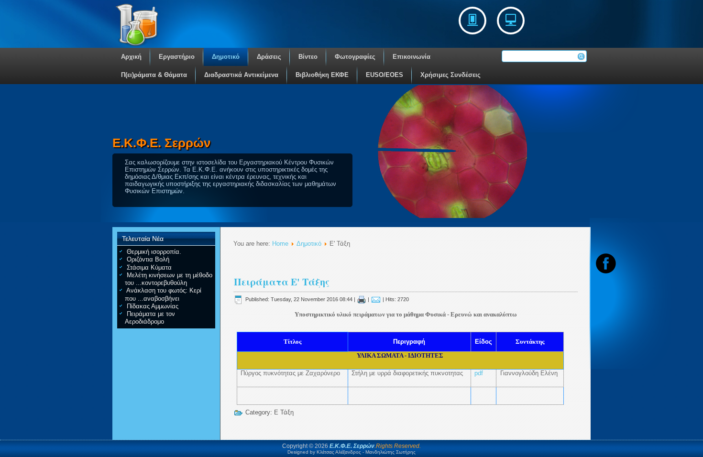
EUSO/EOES (384, 74)
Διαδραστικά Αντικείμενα (241, 74)
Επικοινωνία (411, 56)
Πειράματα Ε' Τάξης (282, 282)
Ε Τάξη (284, 412)
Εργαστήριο (177, 56)
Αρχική (131, 56)
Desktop (511, 21)
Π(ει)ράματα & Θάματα (154, 74)
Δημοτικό (226, 56)
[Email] (376, 299)
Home (280, 243)
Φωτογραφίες (355, 56)
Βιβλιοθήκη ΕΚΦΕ (322, 74)
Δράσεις (269, 56)
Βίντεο (308, 56)
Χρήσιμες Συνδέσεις (450, 74)
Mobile (472, 21)
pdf (478, 373)
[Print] (361, 299)
